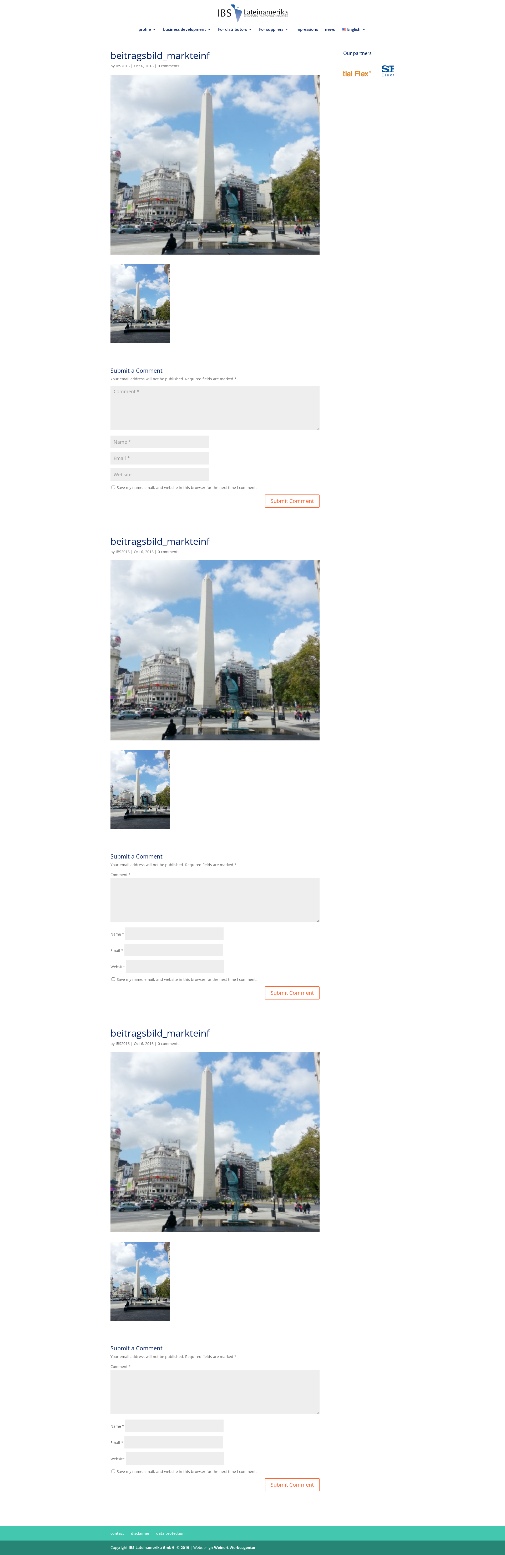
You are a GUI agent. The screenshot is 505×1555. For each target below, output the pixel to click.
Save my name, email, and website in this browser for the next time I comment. (187, 487)
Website (117, 966)
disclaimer (140, 1533)
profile (145, 29)
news (330, 29)
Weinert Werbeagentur (235, 1547)
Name (117, 934)
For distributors (232, 29)
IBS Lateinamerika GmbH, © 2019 (159, 1547)
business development (184, 29)
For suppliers (271, 29)
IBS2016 (123, 65)
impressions (306, 29)
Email (116, 950)
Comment (120, 874)
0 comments (168, 65)
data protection (170, 1533)
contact (117, 1533)
